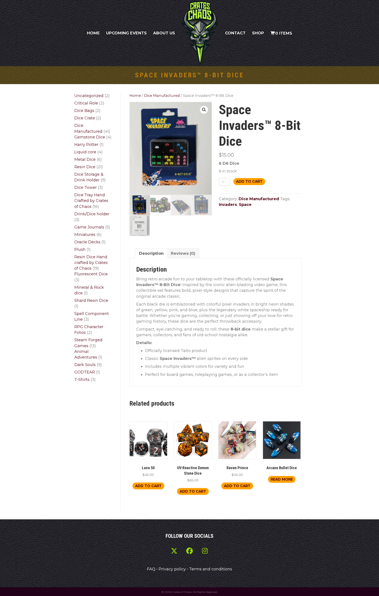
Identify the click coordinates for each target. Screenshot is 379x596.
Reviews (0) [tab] (183, 253)
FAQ (151, 569)
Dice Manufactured (162, 95)
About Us (164, 33)
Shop (258, 33)
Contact (235, 33)
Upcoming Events (126, 33)
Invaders (228, 204)
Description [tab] (151, 253)
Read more (282, 479)
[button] (204, 110)
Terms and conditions (210, 569)
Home (93, 33)
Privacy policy (172, 569)
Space (245, 204)
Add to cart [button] (148, 486)
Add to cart (249, 181)
